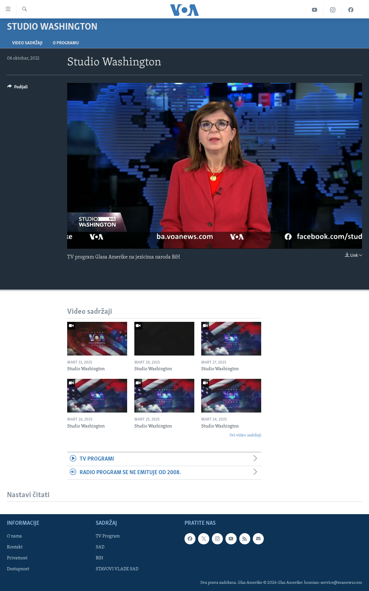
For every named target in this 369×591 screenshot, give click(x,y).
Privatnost (17, 558)
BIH (99, 558)
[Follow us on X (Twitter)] (203, 538)
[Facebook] (351, 9)
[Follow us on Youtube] (230, 538)
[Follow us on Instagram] (217, 538)
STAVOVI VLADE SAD (117, 569)
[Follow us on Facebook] (189, 538)
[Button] (17, 88)
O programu (66, 43)
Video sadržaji (27, 43)
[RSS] (244, 538)
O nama (14, 536)
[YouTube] (315, 9)
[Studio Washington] (97, 339)
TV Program (108, 536)
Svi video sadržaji (245, 435)
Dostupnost (18, 569)
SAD (100, 547)
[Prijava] (258, 538)
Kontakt (14, 547)
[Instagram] (333, 9)
